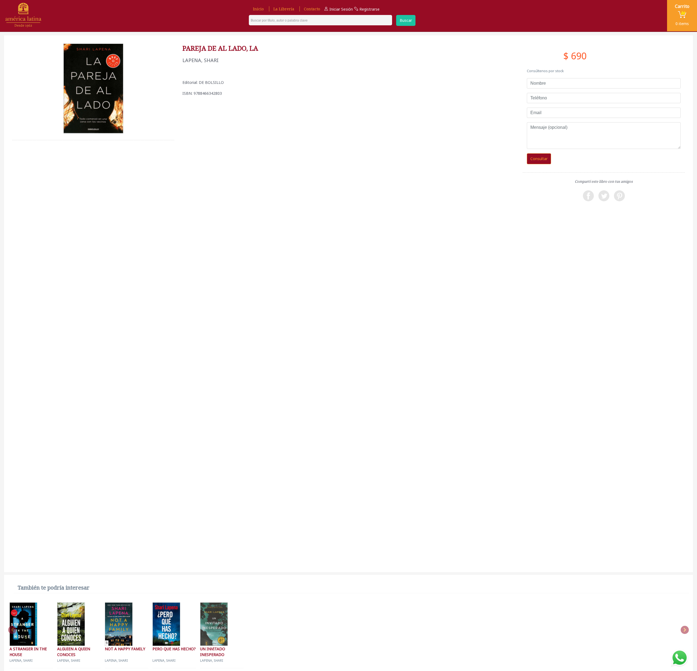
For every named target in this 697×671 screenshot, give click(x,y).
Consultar (539, 158)
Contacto (312, 8)
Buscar (406, 20)
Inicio (258, 8)
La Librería (283, 8)
